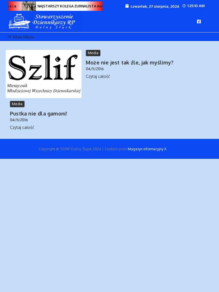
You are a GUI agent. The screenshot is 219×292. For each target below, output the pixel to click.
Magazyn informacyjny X (147, 149)
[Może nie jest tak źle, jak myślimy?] (44, 74)
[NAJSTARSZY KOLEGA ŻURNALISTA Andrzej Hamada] (28, 6)
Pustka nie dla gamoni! (38, 113)
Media (93, 52)
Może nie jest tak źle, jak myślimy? (129, 62)
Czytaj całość (98, 76)
